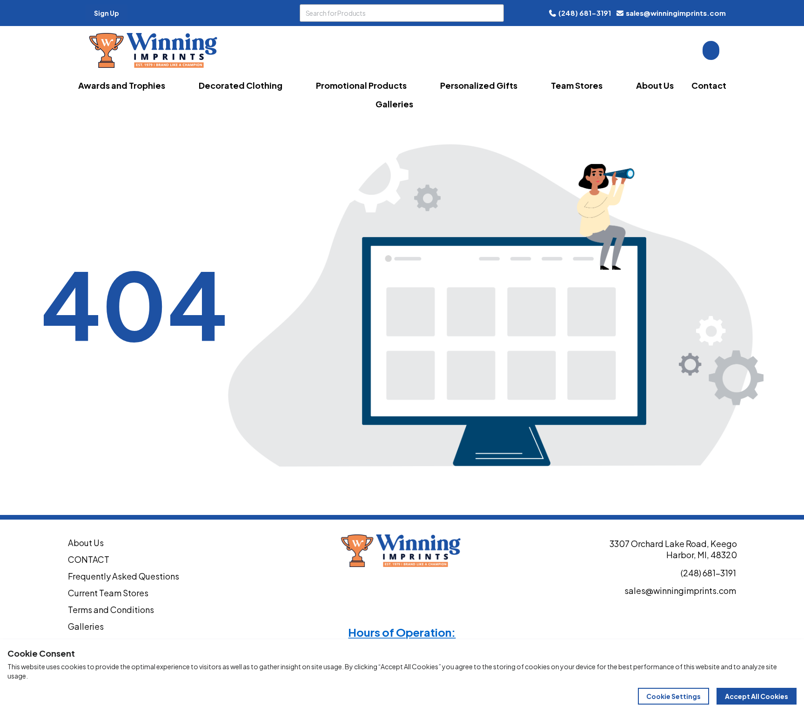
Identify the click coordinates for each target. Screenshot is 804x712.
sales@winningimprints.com (676, 12)
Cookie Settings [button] (673, 696)
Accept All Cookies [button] (756, 696)
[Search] (495, 13)
